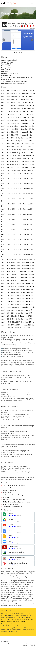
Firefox (9, 621)
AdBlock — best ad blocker (11, 504)
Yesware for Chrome (9, 488)
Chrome (30, 619)
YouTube (11, 525)
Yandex (14, 621)
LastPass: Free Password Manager (13, 495)
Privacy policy (30, 644)
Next (32, 39)
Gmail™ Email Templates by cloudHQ (14, 485)
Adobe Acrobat (13, 547)
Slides (10, 536)
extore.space (13, 642)
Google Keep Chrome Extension (13, 507)
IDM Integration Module (16, 552)
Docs (10, 530)
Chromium (21, 621)
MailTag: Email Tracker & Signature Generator (17, 502)
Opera (3, 621)
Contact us (11, 644)
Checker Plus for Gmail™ (10, 490)
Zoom (10, 541)
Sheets (11, 514)
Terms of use (21, 644)
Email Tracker (7, 492)
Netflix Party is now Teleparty (18, 563)
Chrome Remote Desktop (17, 558)
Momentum (6, 497)
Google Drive (13, 519)
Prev (4, 39)
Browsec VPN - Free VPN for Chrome (14, 500)
